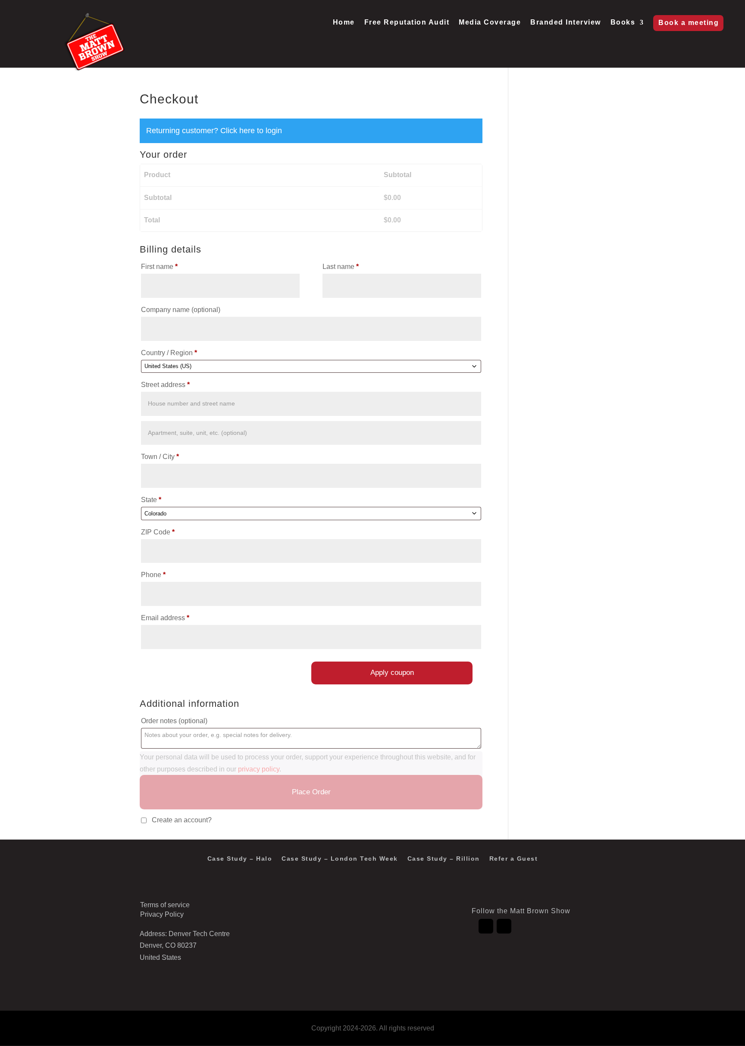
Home (344, 22)
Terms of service (165, 905)
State (151, 499)
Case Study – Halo (239, 859)
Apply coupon (392, 672)
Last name (340, 266)
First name (159, 266)
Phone (153, 574)
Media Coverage (490, 22)
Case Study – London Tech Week (340, 859)
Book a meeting (688, 22)
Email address (165, 617)
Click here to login (251, 130)
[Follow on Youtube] (504, 926)
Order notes (174, 720)
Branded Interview (565, 22)
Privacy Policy (162, 914)
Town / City (160, 456)
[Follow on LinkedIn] (486, 926)
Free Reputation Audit (407, 22)
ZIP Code (158, 532)
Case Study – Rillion (443, 859)
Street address (165, 384)
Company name (180, 309)
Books (622, 22)
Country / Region (169, 352)
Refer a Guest (513, 859)
